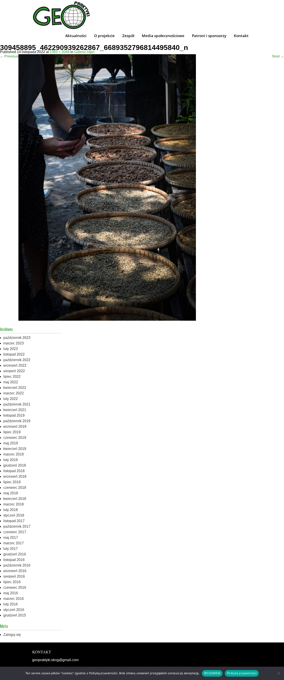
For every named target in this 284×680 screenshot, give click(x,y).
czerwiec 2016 (14, 587)
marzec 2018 (13, 504)
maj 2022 (10, 382)
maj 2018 (10, 493)
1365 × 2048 (59, 52)
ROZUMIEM (212, 673)
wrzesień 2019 (14, 426)
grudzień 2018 (14, 465)
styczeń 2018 (13, 515)
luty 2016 (10, 604)
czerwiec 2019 (14, 437)
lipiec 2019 (12, 432)
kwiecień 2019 (14, 449)
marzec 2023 (13, 343)
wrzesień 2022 (14, 365)
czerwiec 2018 (14, 487)
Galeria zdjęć (84, 52)
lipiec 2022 (12, 376)
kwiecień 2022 (14, 388)
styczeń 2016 (13, 610)
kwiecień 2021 (14, 410)
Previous (9, 56)
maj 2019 (10, 443)
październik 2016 (16, 565)
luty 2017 (10, 549)
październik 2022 (16, 360)
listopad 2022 (14, 354)
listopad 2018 (14, 471)
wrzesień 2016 (14, 571)
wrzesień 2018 (14, 476)
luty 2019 (10, 460)
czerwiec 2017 (14, 532)
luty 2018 (10, 510)
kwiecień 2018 (14, 499)
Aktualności (76, 35)
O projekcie (104, 35)
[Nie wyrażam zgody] (278, 673)
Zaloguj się (12, 634)
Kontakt (241, 35)
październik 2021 (16, 404)
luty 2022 (10, 399)
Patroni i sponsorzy (209, 35)
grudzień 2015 (14, 615)
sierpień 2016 (14, 576)
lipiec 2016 (12, 582)
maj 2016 (10, 593)
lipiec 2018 (12, 482)
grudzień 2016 (14, 554)
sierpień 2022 (14, 371)
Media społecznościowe (163, 35)
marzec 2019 (13, 454)
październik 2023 (16, 338)
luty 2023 (10, 349)
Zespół (128, 35)
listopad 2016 (14, 560)
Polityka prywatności (241, 673)
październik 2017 (16, 526)
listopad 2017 (14, 521)
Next (278, 56)
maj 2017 (10, 537)
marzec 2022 (13, 393)
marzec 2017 (13, 543)
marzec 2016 (13, 598)
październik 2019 (16, 421)
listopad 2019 (14, 415)
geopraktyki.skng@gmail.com (55, 660)
